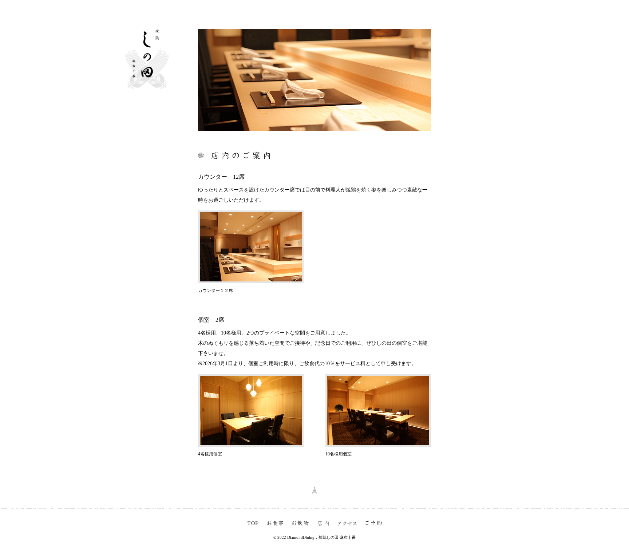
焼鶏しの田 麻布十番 (337, 537)
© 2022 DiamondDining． (296, 537)
